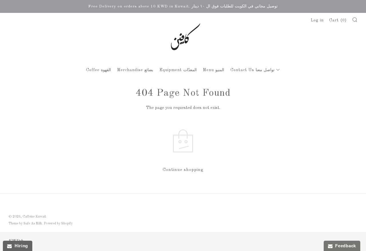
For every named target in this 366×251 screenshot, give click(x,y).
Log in (317, 20)
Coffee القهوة (98, 70)
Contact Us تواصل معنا (252, 70)
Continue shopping (183, 170)
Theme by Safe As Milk (25, 223)
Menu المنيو (213, 70)
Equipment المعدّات (178, 70)
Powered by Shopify (58, 223)
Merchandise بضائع (135, 70)
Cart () (338, 20)
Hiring (20, 245)
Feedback (344, 245)
